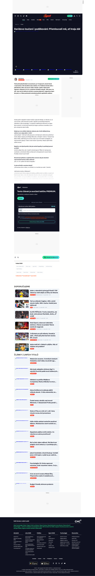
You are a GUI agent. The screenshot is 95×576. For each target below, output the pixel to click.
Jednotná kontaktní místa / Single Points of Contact (42, 572)
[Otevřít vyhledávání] (77, 16)
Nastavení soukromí (74, 571)
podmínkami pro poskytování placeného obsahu (34, 217)
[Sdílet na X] (18, 257)
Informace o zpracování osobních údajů (59, 571)
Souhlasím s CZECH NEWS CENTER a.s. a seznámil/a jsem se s (37, 218)
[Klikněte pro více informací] (16, 66)
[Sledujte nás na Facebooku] (15, 16)
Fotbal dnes (19, 275)
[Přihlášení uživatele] (74, 16)
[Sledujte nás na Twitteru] (21, 16)
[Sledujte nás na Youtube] (27, 16)
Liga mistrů (33, 275)
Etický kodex (55, 572)
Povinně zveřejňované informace (64, 572)
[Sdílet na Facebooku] (15, 257)
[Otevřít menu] (79, 16)
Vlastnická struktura (29, 572)
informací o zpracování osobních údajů (39, 218)
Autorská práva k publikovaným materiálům (24, 571)
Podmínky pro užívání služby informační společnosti (42, 571)
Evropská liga (26, 275)
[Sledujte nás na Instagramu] (18, 16)
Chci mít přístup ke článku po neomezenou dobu (29, 213)
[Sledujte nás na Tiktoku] (24, 16)
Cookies (68, 571)
